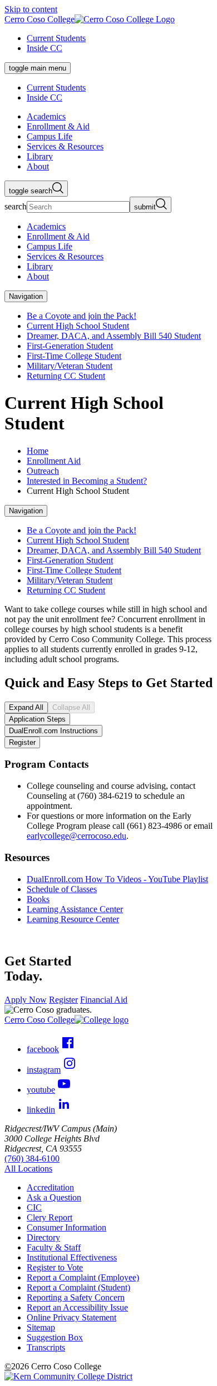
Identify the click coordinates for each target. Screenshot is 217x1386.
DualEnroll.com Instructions (53, 731)
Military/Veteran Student (69, 366)
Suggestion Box (55, 1337)
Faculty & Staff (54, 1247)
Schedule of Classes (62, 889)
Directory (43, 1237)
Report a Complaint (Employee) (83, 1277)
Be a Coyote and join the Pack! (81, 316)
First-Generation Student (70, 346)
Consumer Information (66, 1227)
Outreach (43, 471)
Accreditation (50, 1187)
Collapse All (71, 707)
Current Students (56, 38)
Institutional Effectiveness (72, 1257)
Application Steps (37, 719)
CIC (34, 1207)
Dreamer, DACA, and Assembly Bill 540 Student (114, 336)
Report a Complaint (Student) (78, 1287)
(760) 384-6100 (32, 1158)
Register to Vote (55, 1267)
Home (37, 451)
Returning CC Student (66, 376)
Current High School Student (78, 326)
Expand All (26, 707)
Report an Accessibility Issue (77, 1307)
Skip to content (30, 9)
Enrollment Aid (54, 461)
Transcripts (46, 1347)
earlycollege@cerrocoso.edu (76, 835)
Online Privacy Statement (71, 1317)
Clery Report (49, 1217)
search (15, 206)
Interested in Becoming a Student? (87, 481)
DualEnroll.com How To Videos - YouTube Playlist (117, 879)
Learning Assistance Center (75, 909)
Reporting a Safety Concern (76, 1297)
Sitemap (41, 1327)
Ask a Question (54, 1197)
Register (22, 742)
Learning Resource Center (73, 919)
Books (38, 899)
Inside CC (44, 48)
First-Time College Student (74, 356)
